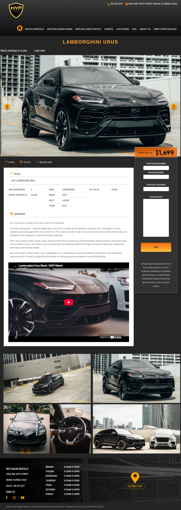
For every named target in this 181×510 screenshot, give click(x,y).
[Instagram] (14, 497)
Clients (108, 29)
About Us (145, 29)
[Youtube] (22, 497)
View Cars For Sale (165, 29)
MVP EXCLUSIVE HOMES (59, 29)
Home (19, 28)
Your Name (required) (156, 164)
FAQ (134, 29)
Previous (7, 106)
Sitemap (69, 506)
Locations (122, 29)
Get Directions (135, 486)
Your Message (156, 197)
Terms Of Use (80, 506)
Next (173, 106)
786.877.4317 (19, 486)
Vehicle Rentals (34, 29)
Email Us (10, 491)
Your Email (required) (156, 185)
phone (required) (156, 172)
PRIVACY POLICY (96, 506)
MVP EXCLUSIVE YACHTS (88, 29)
